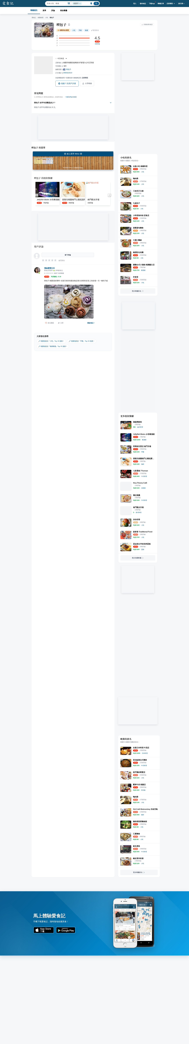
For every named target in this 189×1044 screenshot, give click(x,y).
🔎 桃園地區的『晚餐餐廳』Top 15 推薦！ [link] (52, 346)
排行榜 (180, 3)
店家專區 (170, 3)
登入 (134, 3)
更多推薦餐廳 (136, 558)
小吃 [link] (73, 30)
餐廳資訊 (33, 10)
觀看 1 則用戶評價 (68, 83)
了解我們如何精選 (71, 97)
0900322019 (67, 73)
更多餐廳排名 (136, 291)
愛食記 (34, 17)
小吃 (46, 17)
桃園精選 (40, 17)
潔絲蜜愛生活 (49, 268)
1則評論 (97, 44)
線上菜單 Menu (73, 154)
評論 (53, 10)
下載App (152, 3)
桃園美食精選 (64, 30)
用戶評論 (38, 246)
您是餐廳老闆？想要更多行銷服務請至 (71, 78)
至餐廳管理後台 (78, 168)
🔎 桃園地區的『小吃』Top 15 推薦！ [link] (51, 341)
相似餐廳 (63, 10)
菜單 (44, 10)
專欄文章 (161, 3)
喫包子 (61, 24)
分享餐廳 (88, 83)
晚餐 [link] (86, 30)
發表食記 (143, 3)
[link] (142, 172)
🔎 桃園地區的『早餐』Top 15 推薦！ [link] (82, 341)
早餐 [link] (80, 30)
